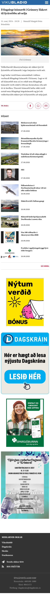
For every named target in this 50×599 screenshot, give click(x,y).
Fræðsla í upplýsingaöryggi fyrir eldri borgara (34, 249)
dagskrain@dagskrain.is (29, 588)
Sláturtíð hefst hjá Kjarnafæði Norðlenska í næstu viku (33, 218)
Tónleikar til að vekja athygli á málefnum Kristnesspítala (34, 155)
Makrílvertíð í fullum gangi (32, 201)
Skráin (5, 551)
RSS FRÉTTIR (13, 566)
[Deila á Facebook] (30, 106)
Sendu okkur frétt (15, 562)
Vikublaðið (7, 542)
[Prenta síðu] (38, 106)
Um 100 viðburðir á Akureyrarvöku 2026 (29, 233)
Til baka (4, 106)
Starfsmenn (7, 555)
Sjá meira (45, 266)
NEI (22, 170)
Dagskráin (7, 547)
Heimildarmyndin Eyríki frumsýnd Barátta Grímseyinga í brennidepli (34, 141)
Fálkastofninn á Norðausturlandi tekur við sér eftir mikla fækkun (33, 188)
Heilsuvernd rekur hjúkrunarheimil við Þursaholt (34, 124)
